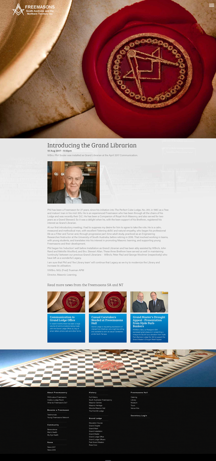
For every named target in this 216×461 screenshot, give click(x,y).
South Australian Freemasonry (100, 400)
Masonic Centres (95, 402)
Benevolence (52, 429)
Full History (93, 397)
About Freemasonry (57, 392)
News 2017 (51, 447)
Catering (134, 397)
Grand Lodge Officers (97, 439)
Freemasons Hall (139, 392)
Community (53, 424)
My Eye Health (52, 435)
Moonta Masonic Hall (97, 408)
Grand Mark (93, 428)
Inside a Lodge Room (55, 400)
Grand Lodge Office (96, 436)
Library (133, 400)
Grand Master (94, 434)
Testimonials (52, 414)
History (92, 392)
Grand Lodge (95, 418)
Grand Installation (95, 431)
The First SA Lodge (96, 411)
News (50, 442)
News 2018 (51, 449)
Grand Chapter (94, 425)
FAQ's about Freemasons (56, 397)
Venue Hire (135, 408)
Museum (134, 402)
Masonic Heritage (95, 405)
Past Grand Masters (96, 442)
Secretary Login (139, 415)
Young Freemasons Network (58, 417)
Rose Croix (93, 445)
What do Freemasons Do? (57, 402)
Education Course (95, 423)
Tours (133, 405)
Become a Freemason (58, 410)
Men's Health (52, 432)
